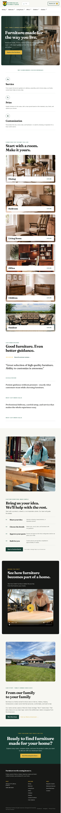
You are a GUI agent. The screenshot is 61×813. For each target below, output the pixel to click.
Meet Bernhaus (12, 717)
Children (35, 9)
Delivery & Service (49, 786)
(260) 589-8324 (10, 787)
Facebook (38, 808)
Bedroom (11, 9)
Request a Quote (49, 783)
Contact (47, 790)
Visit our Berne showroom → (29, 717)
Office (28, 9)
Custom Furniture (31, 797)
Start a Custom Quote (14, 549)
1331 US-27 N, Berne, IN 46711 (11, 784)
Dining (3, 9)
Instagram (44, 808)
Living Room (20, 9)
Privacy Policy (51, 808)
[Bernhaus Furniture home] (10, 4)
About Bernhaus (49, 788)
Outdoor (43, 9)
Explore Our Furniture (13, 52)
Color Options (30, 800)
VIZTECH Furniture (11, 809)
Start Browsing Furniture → (30, 755)
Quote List (53, 3)
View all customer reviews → (22, 357)
